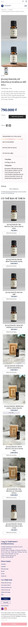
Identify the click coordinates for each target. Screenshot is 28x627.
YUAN (3, 75)
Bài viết (2, 571)
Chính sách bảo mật (5, 589)
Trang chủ (3, 9)
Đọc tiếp (11, 412)
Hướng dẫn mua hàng (6, 582)
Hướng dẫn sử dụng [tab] (10, 147)
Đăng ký (6, 598)
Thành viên (3, 576)
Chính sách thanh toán (6, 587)
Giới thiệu (3, 564)
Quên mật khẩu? (5, 605)
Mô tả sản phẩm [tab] (8, 142)
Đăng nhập (5, 602)
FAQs (2, 594)
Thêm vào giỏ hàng (17, 116)
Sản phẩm (3, 566)
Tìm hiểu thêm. (4, 620)
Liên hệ (2, 573)
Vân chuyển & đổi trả (6, 585)
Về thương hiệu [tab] (8, 153)
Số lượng (3, 115)
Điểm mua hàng (4, 568)
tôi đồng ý (14, 624)
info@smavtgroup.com (10, 555)
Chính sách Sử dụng (5, 592)
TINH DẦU (11, 9)
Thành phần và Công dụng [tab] (12, 136)
